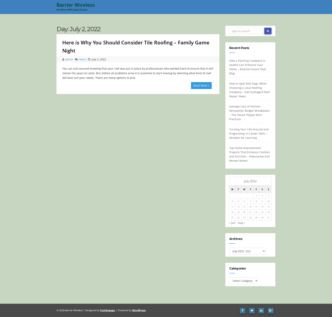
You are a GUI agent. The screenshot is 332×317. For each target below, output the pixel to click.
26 (238, 217)
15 (256, 206)
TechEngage (107, 310)
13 (244, 206)
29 (256, 217)
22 (256, 212)
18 (232, 212)
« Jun (232, 223)
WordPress (138, 310)
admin (69, 59)
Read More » (201, 85)
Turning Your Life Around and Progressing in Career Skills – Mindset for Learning (249, 133)
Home (82, 59)
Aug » (241, 223)
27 (244, 217)
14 (250, 206)
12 (238, 206)
